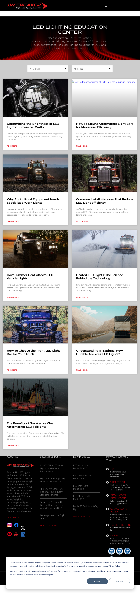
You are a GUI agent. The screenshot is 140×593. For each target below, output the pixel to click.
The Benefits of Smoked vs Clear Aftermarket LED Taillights (31, 425)
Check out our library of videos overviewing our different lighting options (120, 539)
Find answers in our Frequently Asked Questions (118, 473)
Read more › (13, 517)
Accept (97, 581)
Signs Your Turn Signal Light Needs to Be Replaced (53, 480)
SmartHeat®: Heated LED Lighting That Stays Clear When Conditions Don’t (52, 505)
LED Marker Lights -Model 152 (82, 498)
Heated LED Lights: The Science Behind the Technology (99, 276)
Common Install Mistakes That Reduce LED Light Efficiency (104, 201)
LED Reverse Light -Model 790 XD (82, 477)
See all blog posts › (49, 525)
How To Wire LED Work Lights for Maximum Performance (51, 468)
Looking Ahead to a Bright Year (52, 517)
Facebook (16, 525)
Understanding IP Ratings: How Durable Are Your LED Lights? (99, 352)
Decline (119, 581)
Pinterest (9, 534)
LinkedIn (23, 534)
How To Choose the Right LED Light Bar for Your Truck (33, 352)
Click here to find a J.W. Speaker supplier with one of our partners (121, 486)
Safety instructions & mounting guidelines (118, 499)
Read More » (13, 146)
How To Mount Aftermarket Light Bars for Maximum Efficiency (104, 125)
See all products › (81, 516)
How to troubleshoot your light (121, 527)
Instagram (9, 525)
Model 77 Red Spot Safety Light (85, 508)
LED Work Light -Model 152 (81, 487)
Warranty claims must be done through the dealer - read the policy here (120, 514)
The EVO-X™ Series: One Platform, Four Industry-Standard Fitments (52, 491)
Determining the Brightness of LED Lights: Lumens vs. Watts (33, 125)
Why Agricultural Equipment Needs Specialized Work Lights (33, 201)
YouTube (16, 534)
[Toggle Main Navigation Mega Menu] (105, 6)
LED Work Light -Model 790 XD (81, 467)
